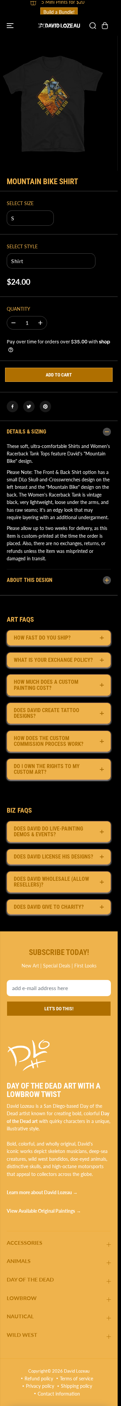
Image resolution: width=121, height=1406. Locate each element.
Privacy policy (40, 1386)
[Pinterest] (45, 406)
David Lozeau (76, 1371)
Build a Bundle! (59, 12)
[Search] (93, 26)
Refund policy (39, 1378)
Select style (22, 246)
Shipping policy (76, 1386)
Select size (20, 203)
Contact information (59, 1394)
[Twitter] (29, 406)
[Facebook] (12, 406)
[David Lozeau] (59, 25)
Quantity (18, 309)
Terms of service (76, 1378)
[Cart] (105, 26)
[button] (11, 25)
